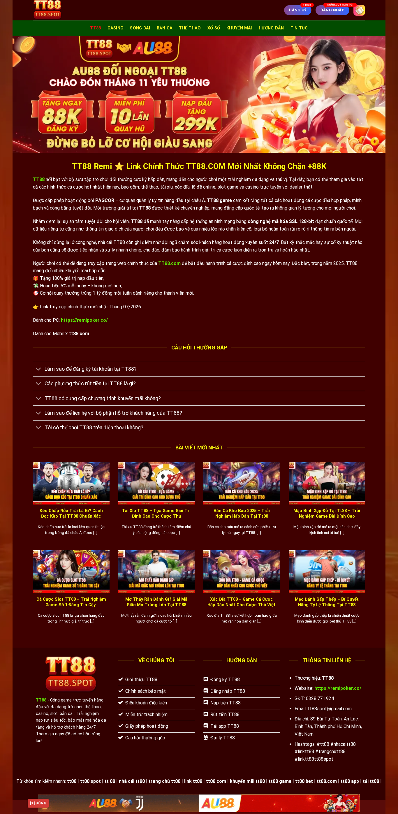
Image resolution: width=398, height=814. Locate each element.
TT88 (95, 28)
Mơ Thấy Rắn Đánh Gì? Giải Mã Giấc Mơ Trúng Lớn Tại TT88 (156, 602)
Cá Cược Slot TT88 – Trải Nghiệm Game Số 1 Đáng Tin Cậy (71, 602)
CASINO (116, 28)
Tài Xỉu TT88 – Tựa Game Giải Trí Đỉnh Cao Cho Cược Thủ (156, 513)
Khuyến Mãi (239, 28)
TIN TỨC (299, 28)
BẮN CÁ (165, 28)
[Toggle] (38, 369)
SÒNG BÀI (140, 28)
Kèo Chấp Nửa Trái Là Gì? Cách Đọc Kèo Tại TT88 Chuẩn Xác (71, 513)
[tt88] (63, 10)
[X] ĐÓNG (38, 803)
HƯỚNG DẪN (271, 28)
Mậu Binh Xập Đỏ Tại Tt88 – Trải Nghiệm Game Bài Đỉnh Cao (326, 513)
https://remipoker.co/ (84, 320)
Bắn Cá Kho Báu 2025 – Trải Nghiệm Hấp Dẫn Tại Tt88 (242, 513)
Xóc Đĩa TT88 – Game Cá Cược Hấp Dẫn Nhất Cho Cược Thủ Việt (241, 602)
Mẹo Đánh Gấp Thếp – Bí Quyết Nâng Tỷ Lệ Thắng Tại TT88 (327, 602)
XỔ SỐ (213, 28)
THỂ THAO (190, 28)
